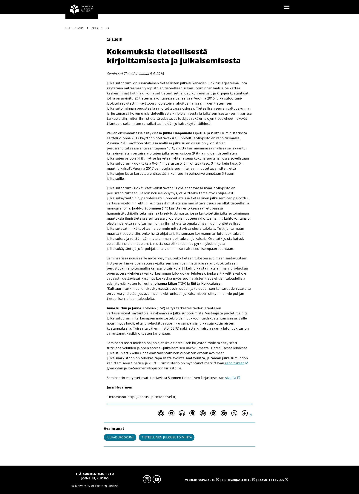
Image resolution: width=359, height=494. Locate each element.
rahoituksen (234, 363)
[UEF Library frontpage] (81, 9)
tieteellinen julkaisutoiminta (166, 437)
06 (107, 28)
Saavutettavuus (271, 480)
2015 (94, 28)
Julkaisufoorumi (120, 437)
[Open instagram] (147, 480)
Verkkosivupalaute (200, 480)
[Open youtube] (157, 480)
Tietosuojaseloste (236, 480)
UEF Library (74, 28)
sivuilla (230, 377)
